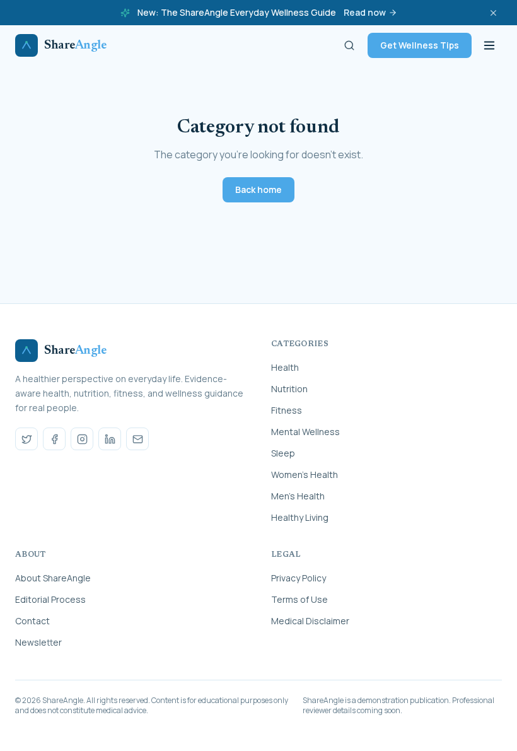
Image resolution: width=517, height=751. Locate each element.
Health (285, 367)
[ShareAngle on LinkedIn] (109, 439)
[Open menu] (489, 45)
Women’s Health (304, 474)
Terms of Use (299, 599)
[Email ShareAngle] (137, 439)
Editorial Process (50, 599)
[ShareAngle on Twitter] (26, 439)
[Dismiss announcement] (493, 12)
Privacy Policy (298, 578)
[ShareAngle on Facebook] (54, 439)
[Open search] (349, 45)
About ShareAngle (53, 578)
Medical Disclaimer (310, 621)
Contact (32, 621)
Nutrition (289, 389)
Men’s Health (298, 496)
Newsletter (38, 642)
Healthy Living (299, 517)
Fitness (286, 410)
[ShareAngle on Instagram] (82, 439)
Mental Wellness (305, 432)
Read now (365, 12)
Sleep (283, 453)
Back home (258, 189)
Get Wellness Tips (419, 45)
